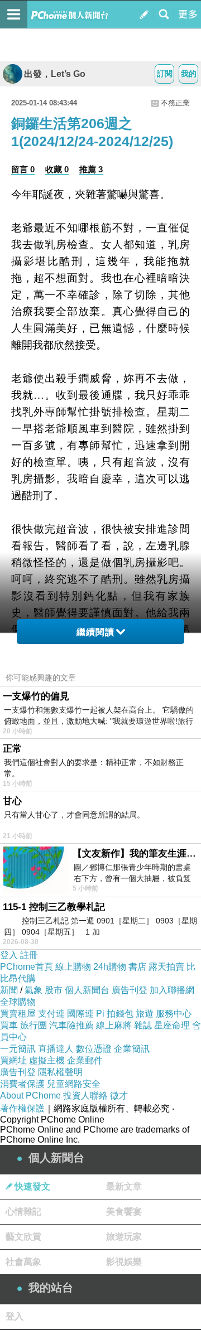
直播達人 (56, 1048)
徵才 (119, 1095)
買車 (9, 1025)
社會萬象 (23, 1261)
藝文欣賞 (23, 1236)
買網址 (13, 1060)
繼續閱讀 (95, 632)
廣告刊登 (129, 990)
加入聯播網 (172, 990)
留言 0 (23, 169)
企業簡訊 (132, 1048)
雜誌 (143, 1025)
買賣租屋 (18, 1013)
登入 (9, 955)
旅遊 (145, 1013)
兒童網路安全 (73, 1084)
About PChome (30, 1095)
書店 (137, 966)
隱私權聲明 (60, 1072)
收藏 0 (57, 169)
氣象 (33, 990)
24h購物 (109, 966)
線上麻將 (114, 1025)
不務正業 (175, 103)
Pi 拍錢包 (114, 1013)
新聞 (9, 990)
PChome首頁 (26, 966)
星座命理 (172, 1025)
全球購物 (18, 1002)
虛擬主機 (47, 1060)
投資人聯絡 (85, 1095)
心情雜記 (23, 1211)
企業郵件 (85, 1060)
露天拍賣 (166, 966)
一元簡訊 (18, 1048)
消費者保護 (22, 1084)
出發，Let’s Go (54, 74)
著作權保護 (22, 1108)
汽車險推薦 (71, 1025)
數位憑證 (94, 1048)
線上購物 (73, 966)
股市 (54, 990)
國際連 (80, 1013)
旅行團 (33, 1025)
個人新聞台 (87, 990)
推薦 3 (91, 169)
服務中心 (174, 1013)
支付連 (51, 1013)
